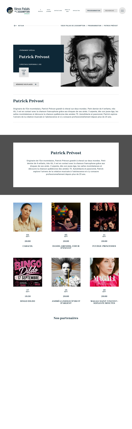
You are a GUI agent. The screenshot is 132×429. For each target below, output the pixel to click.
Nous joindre (48, 10)
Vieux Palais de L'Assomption (73, 25)
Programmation (93, 10)
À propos (40, 10)
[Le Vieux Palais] (19, 10)
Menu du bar (67, 10)
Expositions (58, 10)
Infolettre (76, 10)
